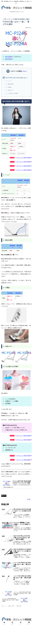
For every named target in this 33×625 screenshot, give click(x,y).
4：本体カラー (10, 90)
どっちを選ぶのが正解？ (12, 93)
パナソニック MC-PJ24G (23, 157)
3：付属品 (8, 87)
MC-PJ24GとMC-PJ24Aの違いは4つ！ (17, 77)
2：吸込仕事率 (10, 84)
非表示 (24, 71)
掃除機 (4, 495)
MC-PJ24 (8, 56)
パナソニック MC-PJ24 (23, 161)
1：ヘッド (8, 81)
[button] (29, 361)
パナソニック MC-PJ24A (23, 166)
